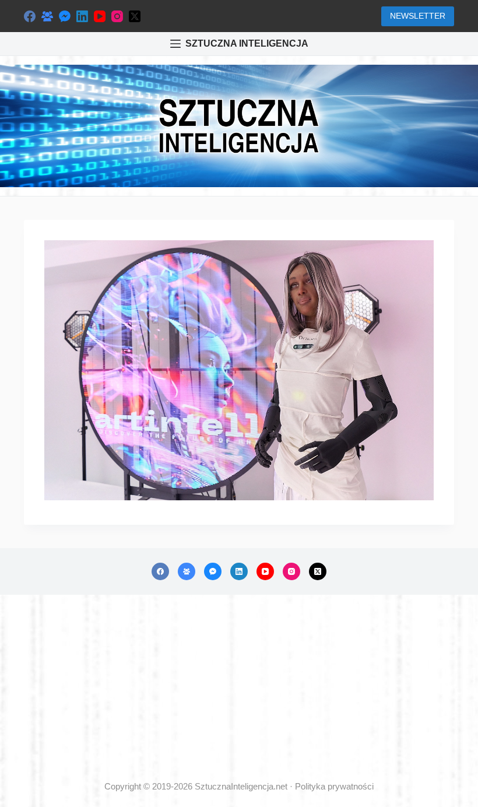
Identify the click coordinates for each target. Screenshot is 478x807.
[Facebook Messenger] (65, 16)
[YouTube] (100, 16)
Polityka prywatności (334, 786)
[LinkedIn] (82, 16)
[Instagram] (117, 16)
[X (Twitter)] (134, 16)
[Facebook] (30, 16)
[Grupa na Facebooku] (47, 16)
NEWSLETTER (417, 15)
